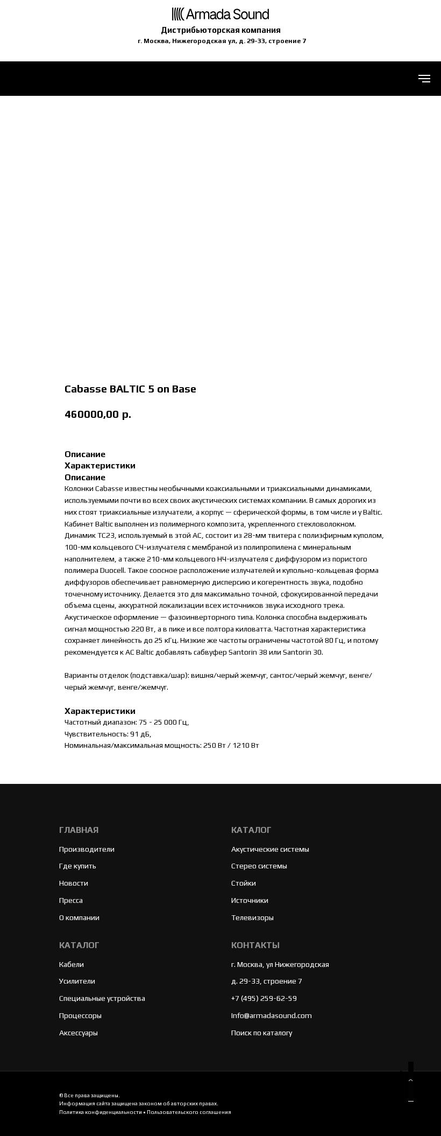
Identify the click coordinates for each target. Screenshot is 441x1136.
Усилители (77, 981)
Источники (249, 900)
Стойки (243, 883)
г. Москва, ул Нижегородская (280, 964)
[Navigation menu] (424, 78)
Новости (73, 883)
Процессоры (80, 1015)
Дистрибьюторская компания (221, 29)
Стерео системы (259, 865)
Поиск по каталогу (261, 1032)
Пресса (71, 900)
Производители (87, 849)
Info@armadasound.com (271, 1015)
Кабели (71, 964)
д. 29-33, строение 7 (266, 981)
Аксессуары (78, 1032)
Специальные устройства (102, 998)
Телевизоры (252, 917)
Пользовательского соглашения (189, 1112)
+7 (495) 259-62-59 (264, 998)
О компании (79, 917)
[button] (411, 1082)
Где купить (77, 865)
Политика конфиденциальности (100, 1112)
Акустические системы (270, 849)
